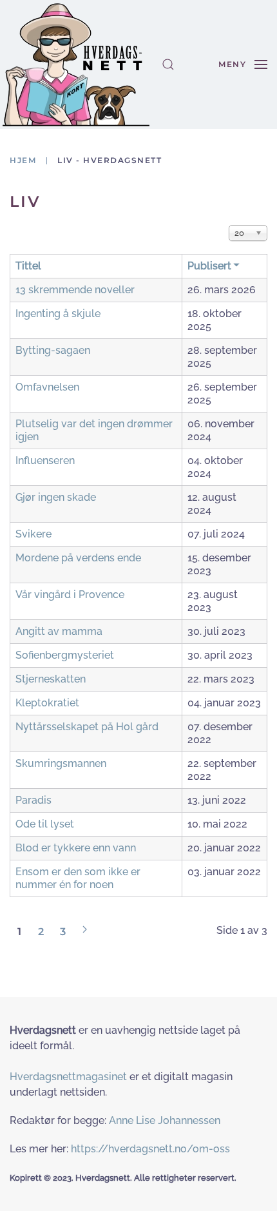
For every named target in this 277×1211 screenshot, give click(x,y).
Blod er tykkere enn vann (75, 848)
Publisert (209, 266)
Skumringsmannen (60, 763)
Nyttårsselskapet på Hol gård (86, 727)
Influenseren (45, 460)
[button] (168, 64)
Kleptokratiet (47, 703)
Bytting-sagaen (52, 350)
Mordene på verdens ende (78, 558)
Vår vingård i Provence (69, 594)
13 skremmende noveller (75, 290)
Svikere (33, 534)
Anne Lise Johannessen (164, 1120)
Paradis (33, 800)
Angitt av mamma (58, 631)
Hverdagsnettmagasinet (68, 1077)
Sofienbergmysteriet (64, 655)
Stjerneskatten (50, 679)
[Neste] (85, 929)
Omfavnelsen (47, 387)
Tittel (28, 266)
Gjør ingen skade (55, 497)
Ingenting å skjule (57, 313)
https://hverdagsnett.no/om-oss (150, 1149)
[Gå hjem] (76, 64)
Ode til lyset (44, 824)
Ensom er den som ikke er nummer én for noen (77, 878)
